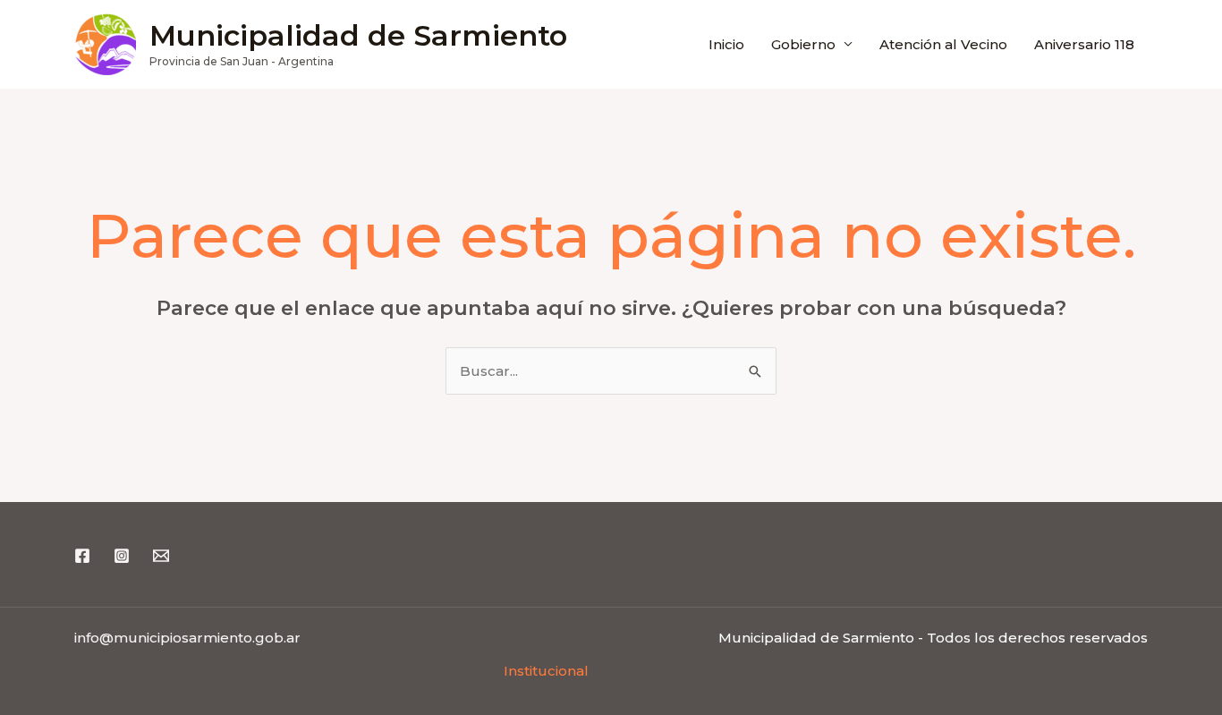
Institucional (546, 670)
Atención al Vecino (943, 44)
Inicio (726, 44)
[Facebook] (82, 556)
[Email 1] (161, 556)
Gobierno (803, 44)
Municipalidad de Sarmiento (358, 35)
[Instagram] (122, 556)
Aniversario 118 (1084, 44)
